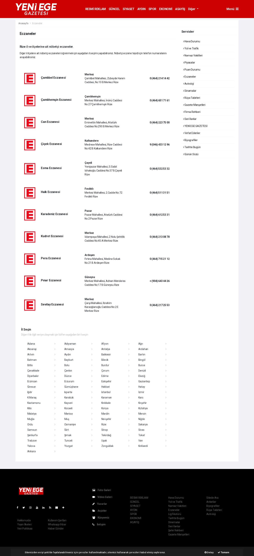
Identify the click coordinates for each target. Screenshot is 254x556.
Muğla (30, 419)
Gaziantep (144, 381)
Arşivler (102, 510)
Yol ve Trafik (191, 48)
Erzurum (69, 381)
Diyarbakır (33, 376)
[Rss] (51, 507)
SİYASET (128, 9)
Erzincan (32, 381)
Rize (103, 424)
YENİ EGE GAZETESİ (196, 126)
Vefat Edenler (192, 133)
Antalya (105, 349)
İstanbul (105, 392)
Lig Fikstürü (174, 514)
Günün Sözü (191, 154)
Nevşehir (106, 419)
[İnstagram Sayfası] (32, 507)
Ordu (30, 424)
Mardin (105, 413)
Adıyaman (70, 343)
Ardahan (143, 349)
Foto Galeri (104, 490)
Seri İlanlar (190, 118)
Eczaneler (190, 76)
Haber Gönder (56, 528)
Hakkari (105, 386)
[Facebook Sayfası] (19, 507)
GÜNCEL (114, 9)
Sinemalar (174, 522)
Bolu (66, 365)
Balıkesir (106, 354)
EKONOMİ (165, 9)
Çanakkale (33, 370)
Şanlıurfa (32, 435)
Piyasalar (189, 62)
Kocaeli (68, 408)
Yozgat (68, 445)
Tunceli (68, 440)
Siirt (66, 429)
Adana (31, 343)
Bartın (141, 354)
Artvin (30, 354)
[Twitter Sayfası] (25, 507)
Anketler (211, 501)
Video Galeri (104, 497)
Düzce (68, 376)
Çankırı (68, 370)
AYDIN (141, 9)
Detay (210, 552)
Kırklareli (143, 445)
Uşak (104, 440)
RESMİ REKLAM (95, 9)
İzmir (141, 392)
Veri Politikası (24, 528)
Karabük (69, 397)
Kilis (29, 408)
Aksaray (32, 349)
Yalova (31, 445)
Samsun (32, 429)
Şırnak (67, 435)
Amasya (69, 349)
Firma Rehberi (192, 111)
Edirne (105, 376)
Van (140, 440)
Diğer (192, 9)
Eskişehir (106, 381)
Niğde (141, 419)
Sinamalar (190, 90)
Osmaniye (70, 424)
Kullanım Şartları (57, 520)
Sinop (104, 429)
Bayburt (68, 359)
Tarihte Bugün (192, 147)
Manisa (68, 413)
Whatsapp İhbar (57, 524)
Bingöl (141, 359)
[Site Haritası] (58, 507)
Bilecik (105, 359)
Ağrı (140, 343)
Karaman (106, 397)
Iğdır (29, 392)
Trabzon (32, 440)
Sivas (141, 429)
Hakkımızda (24, 520)
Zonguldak (107, 445)
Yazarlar (102, 503)
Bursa (141, 365)
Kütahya (143, 408)
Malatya (32, 413)
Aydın (67, 354)
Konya (104, 408)
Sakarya (143, 424)
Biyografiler (191, 140)
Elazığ (141, 376)
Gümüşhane (71, 386)
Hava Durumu (192, 41)
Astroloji (189, 83)
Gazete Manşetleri (194, 104)
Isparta (68, 392)
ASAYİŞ (180, 9)
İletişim (101, 524)
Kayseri (68, 402)
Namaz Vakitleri (193, 55)
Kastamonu (34, 402)
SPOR (152, 9)
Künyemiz (103, 517)
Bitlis (30, 365)
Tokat (141, 435)
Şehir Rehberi (176, 530)
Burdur (105, 365)
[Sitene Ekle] (64, 507)
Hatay (141, 386)
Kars (140, 397)
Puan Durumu (192, 69)
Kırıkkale (106, 402)
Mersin (142, 413)
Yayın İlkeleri (24, 524)
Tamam (224, 552)
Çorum (105, 370)
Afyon (104, 343)
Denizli (142, 370)
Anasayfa (23, 23)
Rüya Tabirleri (192, 97)
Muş (66, 419)
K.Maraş (32, 397)
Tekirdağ (106, 435)
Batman (32, 359)
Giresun (31, 386)
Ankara (31, 451)
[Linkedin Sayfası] (45, 507)
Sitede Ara (212, 497)
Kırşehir (142, 402)
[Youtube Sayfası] (38, 507)
